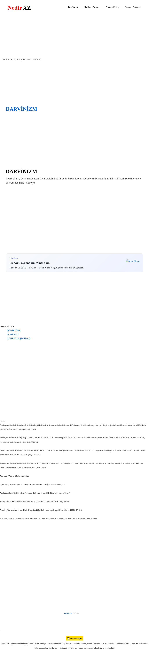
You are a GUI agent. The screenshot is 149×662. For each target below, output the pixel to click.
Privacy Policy (112, 7)
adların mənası (5, 634)
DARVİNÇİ (12, 334)
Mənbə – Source (92, 7)
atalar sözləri (5, 630)
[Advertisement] (74, 36)
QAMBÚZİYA (14, 330)
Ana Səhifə (73, 7)
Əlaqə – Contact (132, 7)
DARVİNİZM (21, 109)
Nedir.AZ (68, 613)
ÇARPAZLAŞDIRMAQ (18, 338)
